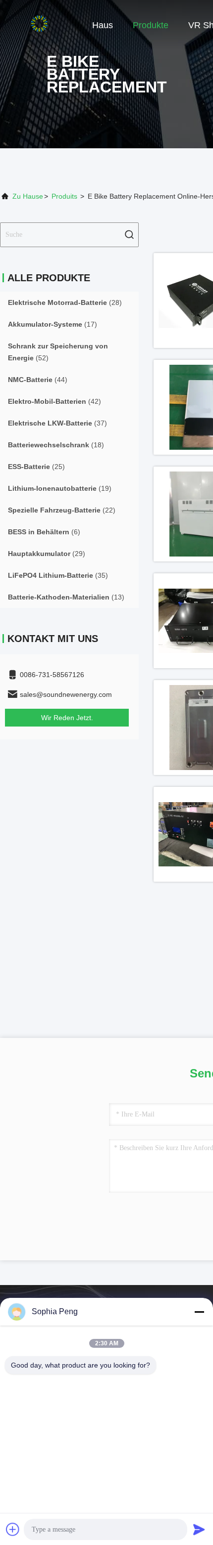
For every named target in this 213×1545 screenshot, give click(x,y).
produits (64, 196)
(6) (44, 532)
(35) (58, 575)
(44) (37, 380)
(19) (59, 488)
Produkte (150, 25)
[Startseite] (39, 25)
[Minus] (199, 1312)
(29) (46, 554)
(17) (52, 324)
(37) (57, 423)
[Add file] (13, 1529)
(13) (66, 597)
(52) (58, 352)
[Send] (199, 1529)
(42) (54, 401)
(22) (61, 510)
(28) (65, 302)
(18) (56, 445)
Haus (102, 25)
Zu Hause (27, 196)
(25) (36, 467)
